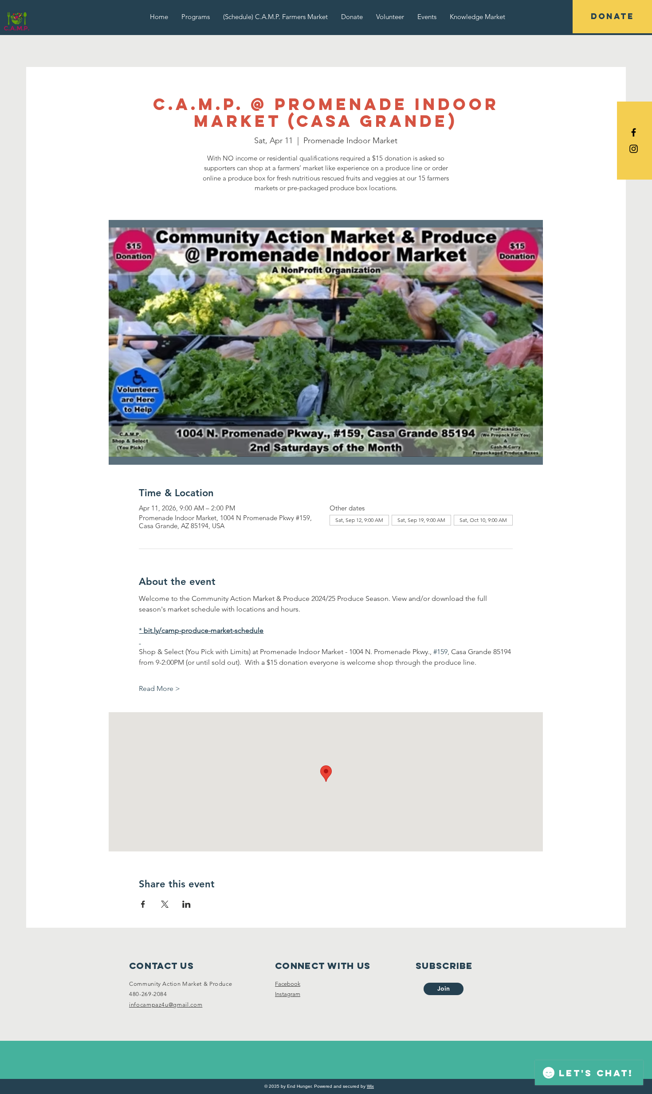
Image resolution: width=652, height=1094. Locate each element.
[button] (195, 17)
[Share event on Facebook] (143, 904)
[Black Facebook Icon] (633, 132)
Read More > (159, 688)
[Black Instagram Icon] (633, 148)
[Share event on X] (165, 904)
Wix (370, 1086)
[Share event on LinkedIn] (186, 904)
